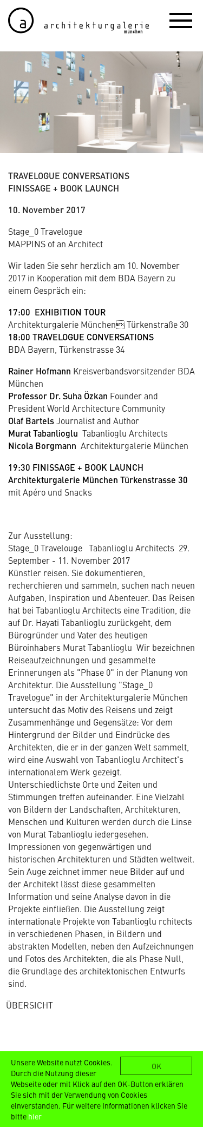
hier (35, 1116)
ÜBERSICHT (29, 1005)
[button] (180, 20)
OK (156, 1065)
